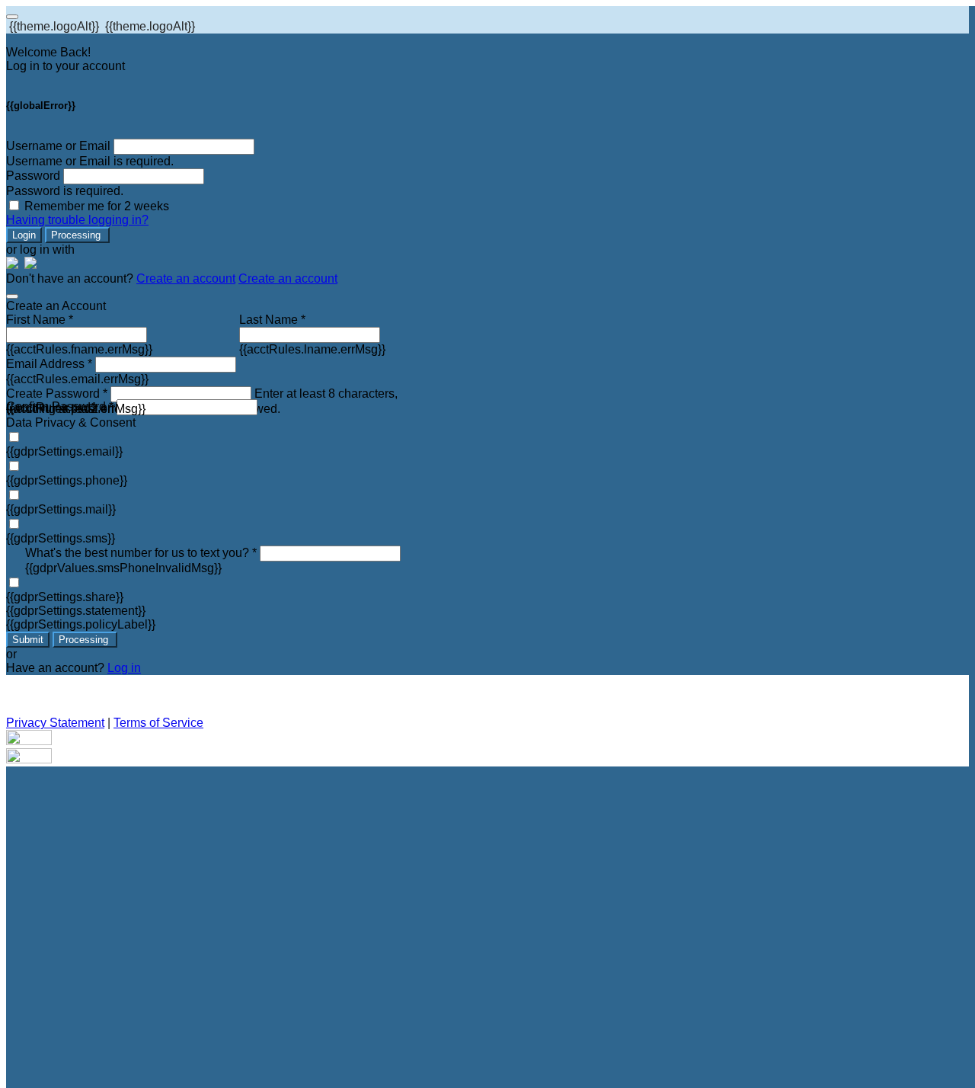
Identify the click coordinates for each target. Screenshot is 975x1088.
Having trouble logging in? (77, 219)
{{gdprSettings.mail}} (61, 509)
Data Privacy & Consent (71, 422)
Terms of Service (158, 722)
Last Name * (272, 319)
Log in (124, 667)
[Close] (12, 296)
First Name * (39, 319)
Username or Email (58, 145)
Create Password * (56, 393)
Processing (77, 235)
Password (33, 175)
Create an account (185, 278)
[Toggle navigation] (12, 16)
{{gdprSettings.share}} (64, 596)
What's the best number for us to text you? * (141, 552)
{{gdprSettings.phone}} (66, 480)
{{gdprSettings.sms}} (60, 538)
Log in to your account (65, 65)
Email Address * (49, 363)
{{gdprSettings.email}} (64, 451)
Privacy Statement (55, 722)
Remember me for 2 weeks (96, 206)
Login (24, 235)
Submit (27, 639)
